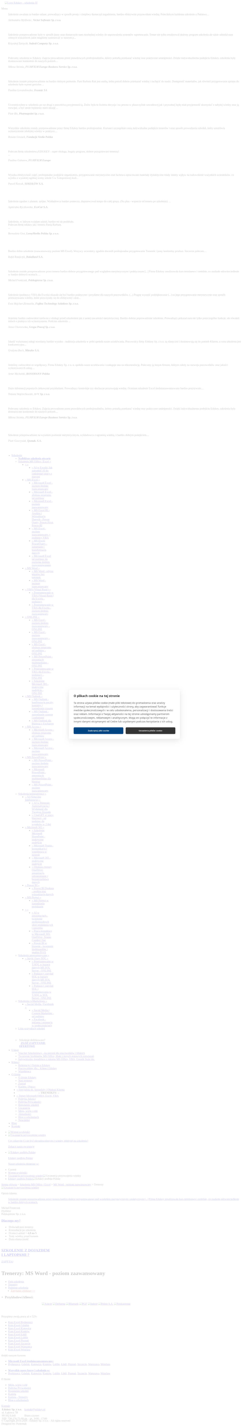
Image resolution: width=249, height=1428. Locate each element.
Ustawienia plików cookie (150, 731)
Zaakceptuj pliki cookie (98, 731)
